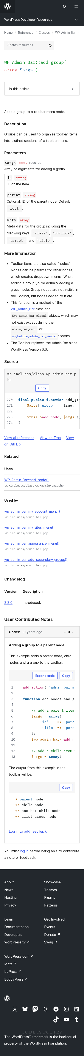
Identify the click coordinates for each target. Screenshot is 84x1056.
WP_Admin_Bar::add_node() (26, 480)
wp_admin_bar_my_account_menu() (32, 511)
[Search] (50, 45)
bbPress (13, 971)
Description (15, 124)
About (9, 882)
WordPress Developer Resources (28, 19)
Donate (52, 934)
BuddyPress (16, 979)
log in (24, 851)
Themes (50, 890)
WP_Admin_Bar (65, 32)
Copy (42, 388)
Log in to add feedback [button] (28, 831)
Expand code (45, 675)
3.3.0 (8, 602)
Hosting (10, 897)
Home (8, 32)
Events (49, 927)
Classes (44, 32)
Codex (14, 632)
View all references (19, 438)
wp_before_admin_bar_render (34, 336)
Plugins (49, 897)
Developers (13, 934)
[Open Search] (64, 6)
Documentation (16, 927)
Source (11, 361)
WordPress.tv (17, 942)
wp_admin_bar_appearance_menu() (31, 543)
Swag (50, 942)
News (8, 890)
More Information (20, 253)
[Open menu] (77, 6)
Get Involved (54, 919)
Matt (10, 964)
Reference (25, 32)
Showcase (52, 882)
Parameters (15, 153)
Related (11, 456)
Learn (8, 919)
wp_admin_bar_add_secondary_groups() (35, 559)
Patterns (51, 905)
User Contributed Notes (28, 619)
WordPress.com (19, 956)
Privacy (10, 905)
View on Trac (50, 438)
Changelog (14, 579)
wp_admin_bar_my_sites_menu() (29, 527)
